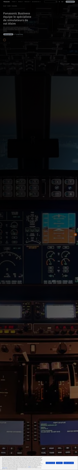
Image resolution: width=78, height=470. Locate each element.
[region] (39, 463)
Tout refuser (59, 462)
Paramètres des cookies (50, 462)
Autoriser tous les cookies (68, 462)
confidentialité (4, 467)
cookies (29, 466)
